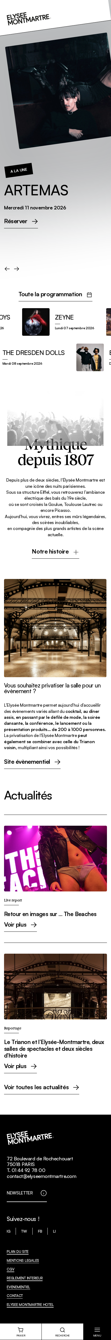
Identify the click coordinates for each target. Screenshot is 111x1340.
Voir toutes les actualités (36, 1087)
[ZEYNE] (51, 322)
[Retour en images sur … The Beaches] (55, 879)
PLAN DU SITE (18, 1251)
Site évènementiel (27, 762)
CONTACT (15, 1295)
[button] (97, 1331)
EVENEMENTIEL (18, 1287)
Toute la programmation (50, 294)
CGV (10, 1269)
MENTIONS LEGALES (23, 1260)
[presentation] (7, 269)
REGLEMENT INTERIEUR (25, 1278)
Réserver (15, 221)
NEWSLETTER (20, 1193)
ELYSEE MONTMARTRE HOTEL (30, 1304)
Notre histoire (50, 551)
